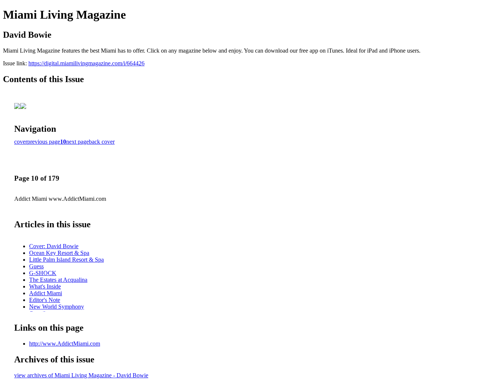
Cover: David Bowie (53, 246)
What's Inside (45, 286)
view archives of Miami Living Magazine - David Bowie (81, 375)
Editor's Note (44, 300)
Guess (36, 266)
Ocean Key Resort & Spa (59, 253)
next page (77, 141)
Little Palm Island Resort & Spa (66, 259)
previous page (43, 141)
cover (20, 141)
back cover (102, 141)
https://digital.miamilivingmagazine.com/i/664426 (86, 63)
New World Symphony (56, 306)
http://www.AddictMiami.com (64, 343)
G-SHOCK (42, 273)
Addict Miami (45, 293)
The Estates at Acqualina (58, 280)
